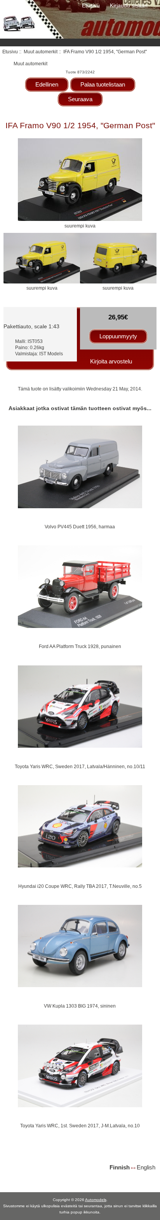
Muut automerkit (40, 51)
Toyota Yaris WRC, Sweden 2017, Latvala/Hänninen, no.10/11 (80, 766)
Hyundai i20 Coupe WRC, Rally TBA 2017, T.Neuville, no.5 (80, 886)
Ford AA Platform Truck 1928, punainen (80, 646)
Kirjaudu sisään (129, 5)
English (146, 1167)
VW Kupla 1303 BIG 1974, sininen (80, 1005)
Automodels (95, 1200)
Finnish (120, 1167)
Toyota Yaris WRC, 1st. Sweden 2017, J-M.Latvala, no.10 (80, 1125)
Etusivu (91, 5)
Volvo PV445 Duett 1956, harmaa (80, 526)
